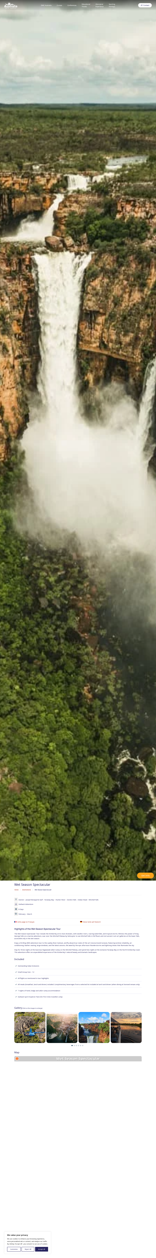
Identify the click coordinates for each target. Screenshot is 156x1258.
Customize (14, 1249)
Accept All (41, 1249)
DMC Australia (46, 5)
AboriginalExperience (99, 5)
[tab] (72, 1045)
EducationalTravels (86, 5)
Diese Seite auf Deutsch (92, 922)
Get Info (145, 875)
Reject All (28, 1249)
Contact (146, 5)
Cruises (59, 5)
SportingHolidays (112, 5)
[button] (29, 1027)
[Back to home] (10, 5)
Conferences (71, 5)
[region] (27, 1243)
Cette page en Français (25, 922)
